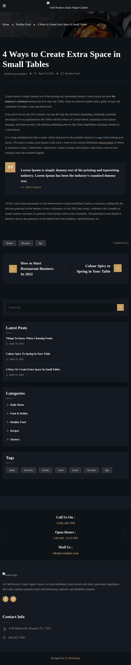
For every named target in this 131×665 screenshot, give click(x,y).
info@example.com (65, 553)
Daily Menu (17, 404)
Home (6, 24)
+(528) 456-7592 (65, 523)
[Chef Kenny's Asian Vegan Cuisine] (67, 5)
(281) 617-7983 (16, 637)
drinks (9, 243)
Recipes (25, 243)
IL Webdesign (72, 658)
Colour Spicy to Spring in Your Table (28, 353)
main (75, 470)
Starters (14, 439)
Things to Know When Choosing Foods (29, 338)
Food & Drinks (19, 413)
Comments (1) (120, 242)
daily (12, 470)
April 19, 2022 (46, 73)
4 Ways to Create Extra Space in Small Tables (33, 369)
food (60, 470)
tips (40, 243)
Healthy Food (23, 24)
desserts (28, 470)
